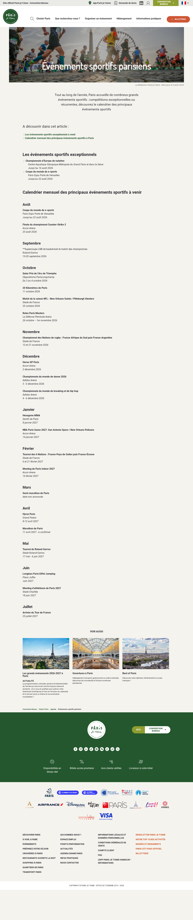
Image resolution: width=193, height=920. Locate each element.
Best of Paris (129, 673)
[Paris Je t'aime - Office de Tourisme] (10, 16)
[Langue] (186, 3)
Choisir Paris (44, 709)
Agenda (53, 709)
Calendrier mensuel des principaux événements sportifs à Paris (59, 138)
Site (138, 729)
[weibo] (112, 749)
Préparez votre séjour (35, 849)
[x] (118, 749)
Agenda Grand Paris (71, 853)
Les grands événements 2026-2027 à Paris (43, 674)
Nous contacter (69, 863)
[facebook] (75, 749)
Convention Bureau (30, 709)
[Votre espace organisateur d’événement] (148, 3)
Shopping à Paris (32, 863)
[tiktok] (91, 749)
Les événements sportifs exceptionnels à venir (50, 134)
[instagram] (81, 749)
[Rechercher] (32, 19)
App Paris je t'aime (102, 3)
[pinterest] (96, 749)
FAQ (100, 855)
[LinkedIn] (141, 3)
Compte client (106, 850)
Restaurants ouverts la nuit (39, 858)
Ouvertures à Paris (83, 673)
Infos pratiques (69, 858)
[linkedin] (86, 749)
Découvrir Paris (31, 835)
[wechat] (102, 749)
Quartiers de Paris (33, 867)
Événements (29, 844)
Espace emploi (68, 839)
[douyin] (107, 749)
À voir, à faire (30, 839)
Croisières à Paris (33, 853)
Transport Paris (32, 872)
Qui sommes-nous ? (70, 835)
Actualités (66, 849)
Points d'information (72, 844)
